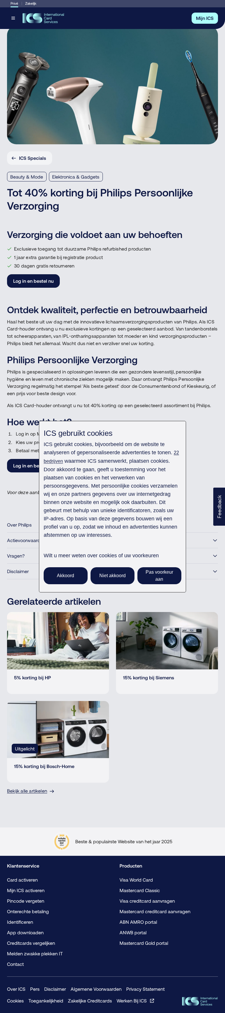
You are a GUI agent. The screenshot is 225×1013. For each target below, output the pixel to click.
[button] (219, 507)
